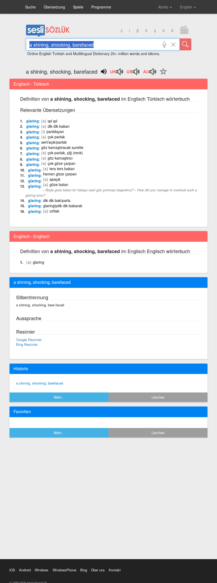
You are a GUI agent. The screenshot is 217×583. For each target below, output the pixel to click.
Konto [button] (164, 7)
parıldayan (55, 131)
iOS (12, 569)
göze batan (58, 184)
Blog (83, 569)
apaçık (54, 179)
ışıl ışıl (52, 120)
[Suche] (185, 44)
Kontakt (115, 569)
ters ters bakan (62, 168)
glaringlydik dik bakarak (62, 205)
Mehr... (59, 397)
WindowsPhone (64, 569)
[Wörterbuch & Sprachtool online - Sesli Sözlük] (48, 35)
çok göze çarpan (61, 163)
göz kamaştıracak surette (62, 147)
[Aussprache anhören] (117, 73)
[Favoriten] (162, 74)
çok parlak (56, 136)
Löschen (158, 397)
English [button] (186, 7)
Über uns (98, 569)
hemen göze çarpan (60, 173)
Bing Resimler (27, 344)
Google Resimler (29, 339)
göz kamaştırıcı (60, 158)
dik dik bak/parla (56, 200)
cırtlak (54, 211)
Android (25, 569)
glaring (32, 120)
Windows (41, 569)
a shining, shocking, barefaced (39, 383)
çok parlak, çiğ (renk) (65, 152)
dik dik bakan (59, 126)
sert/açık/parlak (54, 142)
